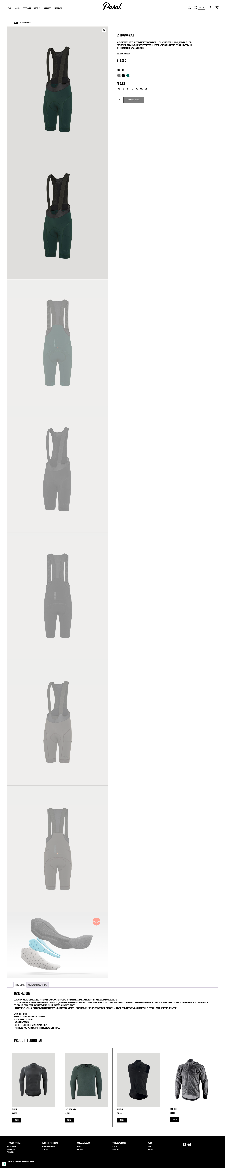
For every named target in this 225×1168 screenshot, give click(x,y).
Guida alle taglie (123, 53)
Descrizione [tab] (19, 984)
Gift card (47, 8)
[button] (104, 30)
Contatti (150, 1149)
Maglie (79, 1146)
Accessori (27, 8)
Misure (121, 84)
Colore (121, 70)
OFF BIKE (37, 8)
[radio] (119, 75)
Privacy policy (11, 1146)
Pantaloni (80, 1149)
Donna (17, 8)
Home (16, 22)
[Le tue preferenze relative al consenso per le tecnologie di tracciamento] (4, 1164)
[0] (216, 7)
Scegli (17, 1120)
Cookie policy (11, 1149)
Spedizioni (45, 1149)
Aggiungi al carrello (134, 100)
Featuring (58, 8)
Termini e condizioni (48, 1146)
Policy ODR (10, 1152)
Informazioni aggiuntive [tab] (37, 984)
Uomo (9, 8)
